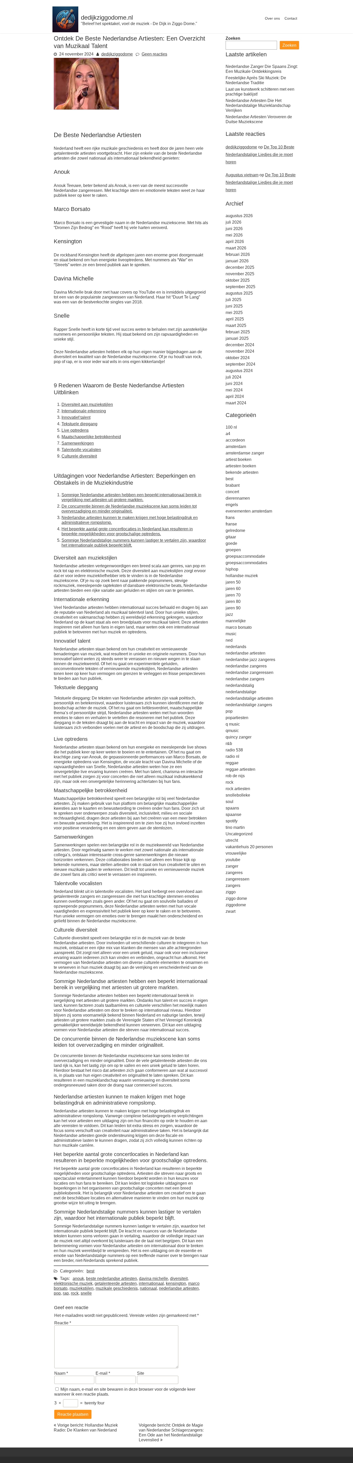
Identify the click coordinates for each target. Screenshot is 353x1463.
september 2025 (240, 286)
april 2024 (235, 396)
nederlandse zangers (245, 679)
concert (232, 491)
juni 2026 (234, 228)
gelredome (235, 530)
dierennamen (238, 498)
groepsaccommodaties (246, 562)
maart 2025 (236, 325)
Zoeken (233, 38)
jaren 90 (233, 607)
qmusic (232, 730)
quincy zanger (238, 737)
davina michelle (153, 1278)
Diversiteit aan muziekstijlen (87, 404)
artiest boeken (238, 459)
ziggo (231, 892)
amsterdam (236, 446)
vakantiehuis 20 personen (249, 846)
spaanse (233, 814)
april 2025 (235, 319)
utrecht (232, 840)
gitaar (231, 536)
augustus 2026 (239, 215)
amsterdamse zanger (245, 453)
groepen (233, 549)
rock (75, 1293)
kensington (176, 1283)
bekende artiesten (242, 472)
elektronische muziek (73, 1283)
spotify (231, 821)
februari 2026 (238, 254)
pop (57, 1293)
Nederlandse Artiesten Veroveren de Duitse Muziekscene (259, 119)
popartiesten (237, 717)
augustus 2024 (239, 370)
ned (229, 640)
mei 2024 (234, 390)
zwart (230, 911)
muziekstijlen (82, 1288)
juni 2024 (234, 383)
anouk (78, 1278)
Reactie (62, 1322)
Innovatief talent (76, 417)
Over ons (272, 18)
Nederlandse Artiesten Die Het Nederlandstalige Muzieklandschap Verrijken (258, 105)
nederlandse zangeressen (249, 672)
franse (231, 524)
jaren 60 (233, 588)
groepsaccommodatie (245, 556)
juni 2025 (234, 306)
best (90, 1271)
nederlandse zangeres (246, 666)
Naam (61, 1373)
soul (229, 801)
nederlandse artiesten (179, 1288)
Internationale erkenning (84, 410)
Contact (291, 18)
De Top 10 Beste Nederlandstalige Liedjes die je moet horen (260, 154)
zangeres (234, 872)
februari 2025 (238, 331)
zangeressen (237, 879)
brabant (233, 485)
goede (231, 543)
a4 (228, 433)
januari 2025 (237, 338)
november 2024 (240, 351)
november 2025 (240, 273)
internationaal (151, 1283)
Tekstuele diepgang (79, 423)
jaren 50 (233, 582)
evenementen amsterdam (249, 511)
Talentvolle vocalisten (81, 449)
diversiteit (179, 1278)
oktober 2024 (238, 357)
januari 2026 (237, 260)
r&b (229, 743)
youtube (233, 859)
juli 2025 (233, 299)
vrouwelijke (236, 853)
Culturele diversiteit (79, 456)
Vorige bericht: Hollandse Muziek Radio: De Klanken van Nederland (86, 1428)
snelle (86, 1293)
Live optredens (75, 430)
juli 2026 (233, 222)
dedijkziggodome (117, 54)
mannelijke (236, 620)
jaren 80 (233, 601)
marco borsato (239, 627)
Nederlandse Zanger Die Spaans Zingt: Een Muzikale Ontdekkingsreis (262, 69)
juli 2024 (233, 377)
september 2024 (240, 364)
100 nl (231, 427)
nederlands (236, 646)
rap (66, 1293)
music (231, 633)
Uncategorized (239, 833)
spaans (232, 808)
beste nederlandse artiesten (111, 1278)
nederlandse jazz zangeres (250, 659)
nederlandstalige (241, 691)
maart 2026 (236, 248)
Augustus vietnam (242, 174)
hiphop (232, 569)
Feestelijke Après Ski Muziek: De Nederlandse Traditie (256, 80)
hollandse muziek (242, 575)
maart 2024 (236, 402)
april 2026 (235, 241)
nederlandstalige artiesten (249, 698)
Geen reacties (154, 54)
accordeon (235, 440)
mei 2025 (234, 312)
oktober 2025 (238, 280)
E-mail (103, 1373)
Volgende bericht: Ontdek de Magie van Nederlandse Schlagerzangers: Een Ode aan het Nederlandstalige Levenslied (171, 1432)
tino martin (235, 827)
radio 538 (234, 750)
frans (230, 517)
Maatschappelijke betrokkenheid (91, 436)
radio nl (232, 756)
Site (140, 1373)
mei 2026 (234, 235)
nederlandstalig (240, 685)
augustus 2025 (239, 293)
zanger (232, 866)
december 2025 (240, 267)
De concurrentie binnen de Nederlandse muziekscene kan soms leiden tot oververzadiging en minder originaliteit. (129, 509)
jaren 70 (233, 595)
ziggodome (236, 904)
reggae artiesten (240, 769)
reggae (232, 762)
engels (232, 504)
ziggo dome (236, 898)
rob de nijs (235, 775)
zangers (233, 885)
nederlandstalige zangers (249, 704)
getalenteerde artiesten (116, 1283)
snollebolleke (238, 795)
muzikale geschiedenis (117, 1288)
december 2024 (240, 344)
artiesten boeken (241, 465)
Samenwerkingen (78, 443)
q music (233, 724)
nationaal (148, 1288)
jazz (229, 614)
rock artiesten (238, 788)
